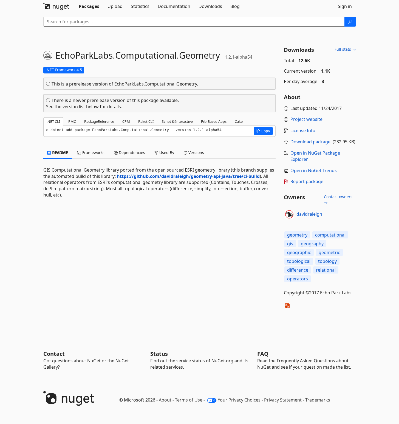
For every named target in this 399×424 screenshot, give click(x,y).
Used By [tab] (166, 152)
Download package (310, 142)
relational (326, 270)
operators (297, 279)
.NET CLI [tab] (53, 121)
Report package (306, 181)
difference (297, 270)
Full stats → (345, 49)
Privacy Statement (283, 400)
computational (330, 235)
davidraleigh (309, 214)
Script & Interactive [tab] (177, 121)
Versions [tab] (195, 152)
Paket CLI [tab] (146, 121)
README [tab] (59, 152)
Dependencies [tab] (131, 152)
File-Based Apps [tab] (214, 121)
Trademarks (317, 400)
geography (312, 244)
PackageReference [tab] (99, 121)
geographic (299, 252)
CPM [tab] (126, 121)
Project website (306, 119)
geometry (297, 235)
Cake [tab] (239, 121)
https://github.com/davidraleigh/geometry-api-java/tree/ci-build (188, 176)
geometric (329, 252)
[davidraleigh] (289, 214)
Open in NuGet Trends (313, 170)
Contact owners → (338, 199)
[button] (263, 131)
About (165, 400)
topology (327, 261)
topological (298, 261)
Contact (54, 353)
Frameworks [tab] (92, 152)
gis (290, 244)
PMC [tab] (72, 121)
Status (159, 353)
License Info (302, 130)
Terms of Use (188, 400)
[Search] (350, 22)
